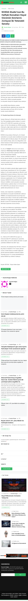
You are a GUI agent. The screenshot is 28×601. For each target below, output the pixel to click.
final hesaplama (5, 595)
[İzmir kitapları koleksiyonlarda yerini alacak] (14, 303)
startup (16, 595)
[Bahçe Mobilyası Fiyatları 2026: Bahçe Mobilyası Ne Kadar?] (6, 513)
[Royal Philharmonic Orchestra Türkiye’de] (14, 485)
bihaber (12, 595)
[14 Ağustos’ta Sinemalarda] (6, 543)
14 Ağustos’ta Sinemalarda (19, 543)
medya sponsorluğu (7, 593)
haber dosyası (22, 593)
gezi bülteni (15, 593)
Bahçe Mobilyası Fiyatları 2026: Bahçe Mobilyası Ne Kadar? (19, 515)
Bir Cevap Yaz (5, 269)
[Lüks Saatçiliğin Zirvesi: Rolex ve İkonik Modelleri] (6, 534)
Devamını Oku (5, 325)
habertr (15, 597)
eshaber (24, 595)
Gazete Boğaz (7, 27)
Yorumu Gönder (6, 468)
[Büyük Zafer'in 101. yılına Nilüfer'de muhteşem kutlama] (14, 409)
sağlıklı (20, 595)
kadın (12, 597)
